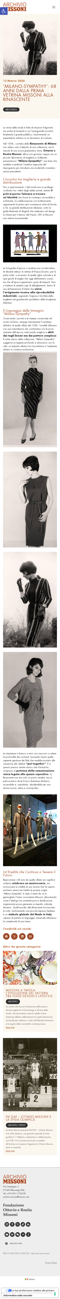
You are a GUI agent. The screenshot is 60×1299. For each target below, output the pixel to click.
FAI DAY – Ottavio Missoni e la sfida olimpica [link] (28, 1118)
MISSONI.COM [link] (16, 1243)
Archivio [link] (11, 110)
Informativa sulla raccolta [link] (18, 1295)
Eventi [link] (22, 1125)
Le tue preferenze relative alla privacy (32, 1290)
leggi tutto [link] (10, 1027)
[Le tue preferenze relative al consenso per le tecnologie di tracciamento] (55, 1294)
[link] (4, 11)
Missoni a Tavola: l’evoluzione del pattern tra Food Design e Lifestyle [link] (29, 993)
